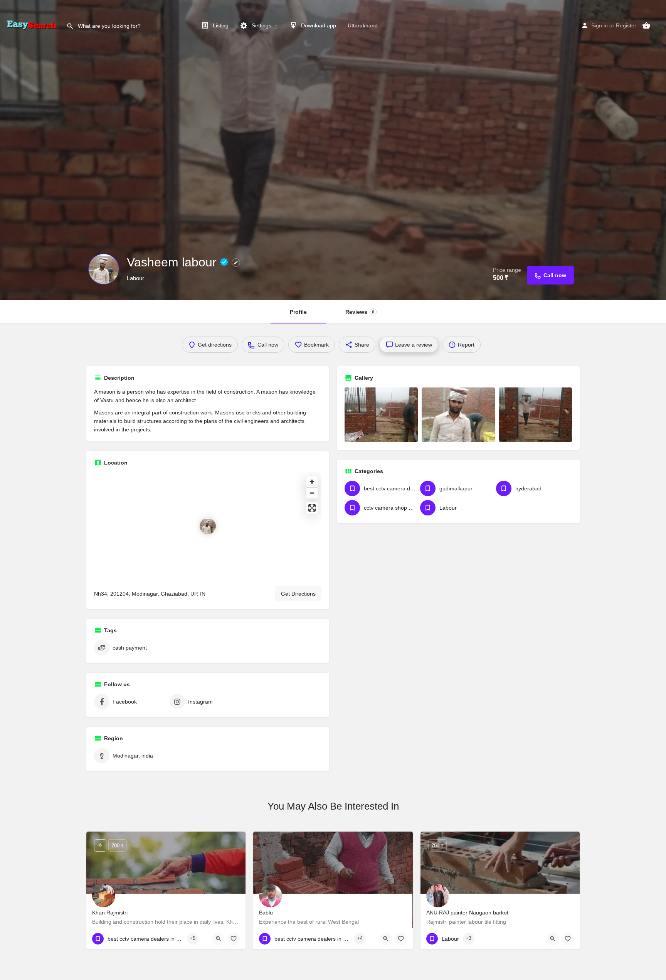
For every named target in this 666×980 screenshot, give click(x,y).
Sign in (599, 25)
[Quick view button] (218, 939)
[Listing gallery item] (381, 415)
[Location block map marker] (208, 526)
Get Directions (298, 594)
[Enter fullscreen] (312, 508)
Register (626, 25)
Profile (298, 312)
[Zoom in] (312, 481)
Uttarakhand (363, 25)
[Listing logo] (103, 269)
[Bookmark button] (233, 939)
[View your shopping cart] (646, 25)
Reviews (359, 312)
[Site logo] (33, 25)
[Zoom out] (312, 492)
